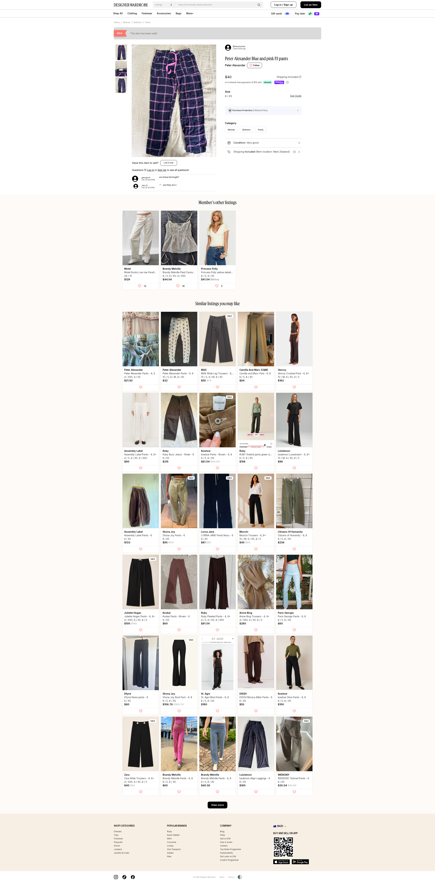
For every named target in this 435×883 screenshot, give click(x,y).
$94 (242, 380)
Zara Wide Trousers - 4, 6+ (139, 778)
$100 (281, 704)
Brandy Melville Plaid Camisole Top (182, 272)
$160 (242, 785)
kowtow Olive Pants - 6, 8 (292, 697)
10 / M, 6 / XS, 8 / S (288, 376)
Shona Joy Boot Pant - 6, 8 (177, 697)
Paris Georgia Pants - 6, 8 (292, 616)
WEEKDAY (283, 774)
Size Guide (295, 96)
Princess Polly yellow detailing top (219, 272)
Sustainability (226, 853)
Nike (169, 856)
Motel (127, 268)
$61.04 (210, 461)
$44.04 (167, 279)
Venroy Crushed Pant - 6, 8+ (293, 373)
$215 (165, 461)
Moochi (243, 531)
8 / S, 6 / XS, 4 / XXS (174, 275)
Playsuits (118, 842)
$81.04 (205, 623)
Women (126, 22)
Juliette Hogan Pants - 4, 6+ (139, 616)
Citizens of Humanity (290, 531)
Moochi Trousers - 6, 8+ (252, 535)
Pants (148, 22)
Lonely (170, 845)
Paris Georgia (286, 612)
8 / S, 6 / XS (207, 275)
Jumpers (118, 849)
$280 (242, 623)
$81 (206, 542)
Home (117, 22)
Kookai (167, 612)
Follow (256, 65)
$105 (130, 623)
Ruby (166, 450)
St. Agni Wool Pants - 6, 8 (215, 697)
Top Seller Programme (230, 849)
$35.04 (287, 785)
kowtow (206, 450)
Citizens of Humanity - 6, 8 (292, 535)
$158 (242, 461)
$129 (127, 279)
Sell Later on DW (228, 856)
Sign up (288, 4)
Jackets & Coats (121, 853)
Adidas (170, 853)
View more (217, 804)
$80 (126, 461)
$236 (281, 542)
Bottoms (138, 22)
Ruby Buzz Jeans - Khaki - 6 (178, 454)
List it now (168, 162)
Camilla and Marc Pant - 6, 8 (255, 373)
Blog (222, 831)
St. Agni (205, 693)
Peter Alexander (235, 65)
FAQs (222, 835)
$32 (165, 380)
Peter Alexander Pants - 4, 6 (139, 373)
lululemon (284, 450)
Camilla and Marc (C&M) (253, 369)
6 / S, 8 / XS (246, 376)
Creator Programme (229, 860)
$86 (280, 461)
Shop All (118, 13)
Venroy (282, 369)
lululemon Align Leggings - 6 (254, 778)
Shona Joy (169, 531)
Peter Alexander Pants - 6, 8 (178, 373)
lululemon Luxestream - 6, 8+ (294, 454)
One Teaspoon (174, 849)
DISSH (243, 693)
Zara (126, 774)
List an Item (311, 4)
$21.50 (128, 380)
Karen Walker (173, 835)
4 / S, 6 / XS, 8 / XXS (135, 458)
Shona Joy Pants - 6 (174, 535)
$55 (206, 380)
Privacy (231, 877)
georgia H (146, 177)
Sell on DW (225, 838)
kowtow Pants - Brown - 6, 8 (216, 454)
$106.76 (173, 704)
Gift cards (277, 13)
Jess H (144, 185)
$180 (204, 704)
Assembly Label (133, 450)
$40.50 (205, 785)
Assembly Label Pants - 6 (138, 535)
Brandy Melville (172, 268)
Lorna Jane (207, 531)
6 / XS (166, 458)
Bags (178, 13)
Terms (221, 877)
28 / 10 (128, 275)
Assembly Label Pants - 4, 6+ (140, 454)
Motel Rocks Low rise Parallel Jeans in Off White (150, 272)
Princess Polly (209, 268)
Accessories (164, 13)
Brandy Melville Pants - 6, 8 (178, 778)
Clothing (132, 13)
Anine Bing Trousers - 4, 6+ (254, 616)
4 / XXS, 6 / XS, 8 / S (135, 619)
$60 (165, 623)
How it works (226, 842)
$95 (168, 542)
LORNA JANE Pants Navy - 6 (217, 535)
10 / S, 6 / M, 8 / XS (173, 376)
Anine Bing (245, 612)
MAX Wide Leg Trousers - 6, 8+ (218, 373)
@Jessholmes (239, 46)
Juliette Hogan (132, 612)
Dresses (117, 831)
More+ (190, 13)
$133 (127, 542)
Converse (171, 842)
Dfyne (127, 693)
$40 (244, 542)
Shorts (117, 845)
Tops (116, 835)
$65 (280, 623)
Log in (278, 4)
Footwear (147, 13)
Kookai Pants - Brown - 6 (176, 616)
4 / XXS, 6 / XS (132, 376)
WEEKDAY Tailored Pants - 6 (293, 778)
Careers (224, 845)
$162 (281, 380)
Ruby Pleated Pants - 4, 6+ (215, 616)
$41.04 (210, 279)
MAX (204, 369)
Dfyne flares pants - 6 (136, 697)
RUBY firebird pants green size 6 (257, 454)
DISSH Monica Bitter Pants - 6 (255, 697)
